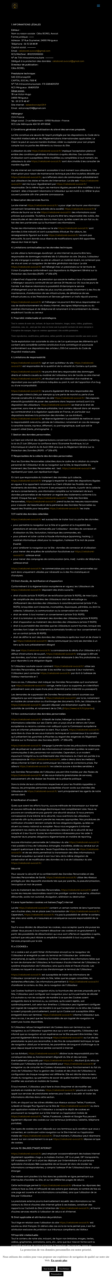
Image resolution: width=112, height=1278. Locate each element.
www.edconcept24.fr (36, 105)
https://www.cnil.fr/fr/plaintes (78, 708)
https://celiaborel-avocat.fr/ (47, 151)
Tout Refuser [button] (64, 1269)
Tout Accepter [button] (48, 1269)
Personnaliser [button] (56, 1274)
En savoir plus (59, 1260)
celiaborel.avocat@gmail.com (34, 51)
